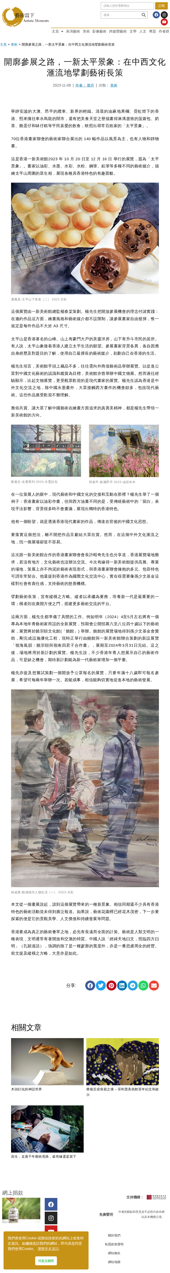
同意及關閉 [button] (46, 1261)
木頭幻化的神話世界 (26, 1089)
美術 (86, 31)
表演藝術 (73, 31)
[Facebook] (156, 14)
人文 (142, 31)
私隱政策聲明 (114, 1244)
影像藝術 (99, 31)
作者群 (164, 31)
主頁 (55, 31)
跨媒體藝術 (118, 31)
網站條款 (114, 1253)
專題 (152, 31)
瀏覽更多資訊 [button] (48, 1249)
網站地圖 (114, 1262)
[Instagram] (164, 14)
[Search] (143, 15)
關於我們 (114, 1235)
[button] (90, 986)
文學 (133, 31)
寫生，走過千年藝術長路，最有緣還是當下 (43, 1156)
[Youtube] (164, 21)
